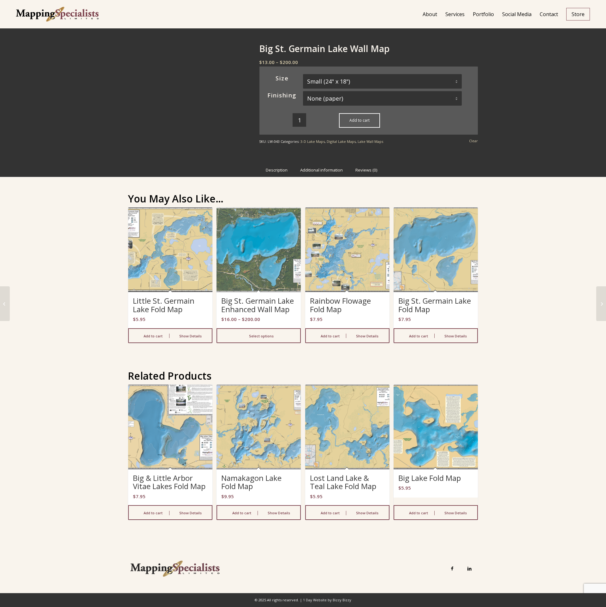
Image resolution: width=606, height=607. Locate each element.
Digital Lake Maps (341, 141)
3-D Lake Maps (312, 141)
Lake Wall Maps (370, 141)
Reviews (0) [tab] (366, 170)
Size (282, 78)
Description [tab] (277, 170)
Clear (473, 141)
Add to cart (359, 120)
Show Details (190, 336)
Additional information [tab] (321, 170)
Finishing (282, 95)
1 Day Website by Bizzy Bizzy (327, 600)
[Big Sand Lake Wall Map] (5, 303)
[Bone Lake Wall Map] (601, 303)
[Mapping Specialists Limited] (57, 14)
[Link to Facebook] (452, 568)
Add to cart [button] (153, 336)
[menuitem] (430, 14)
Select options (261, 336)
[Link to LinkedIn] (469, 568)
